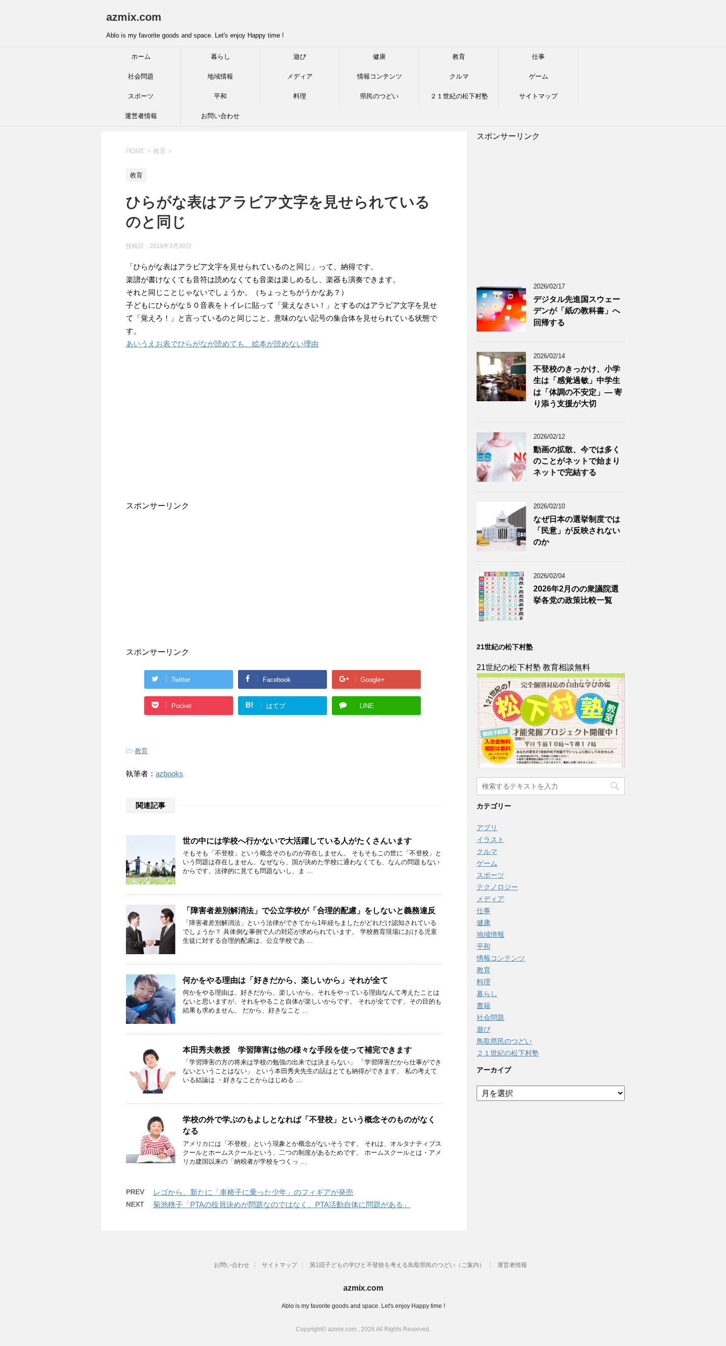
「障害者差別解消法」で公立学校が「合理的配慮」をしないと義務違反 (309, 910)
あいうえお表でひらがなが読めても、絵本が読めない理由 (222, 343)
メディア (300, 76)
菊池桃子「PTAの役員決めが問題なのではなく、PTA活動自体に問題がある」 (281, 1204)
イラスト (490, 839)
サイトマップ (538, 96)
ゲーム (538, 76)
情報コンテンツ (379, 76)
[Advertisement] (274, 439)
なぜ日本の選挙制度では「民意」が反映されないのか (576, 531)
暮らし (220, 56)
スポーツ (141, 96)
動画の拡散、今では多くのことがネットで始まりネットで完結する (576, 461)
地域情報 (220, 76)
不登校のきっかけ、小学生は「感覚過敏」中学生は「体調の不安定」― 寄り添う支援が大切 (577, 386)
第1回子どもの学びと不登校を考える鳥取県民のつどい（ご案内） (397, 1265)
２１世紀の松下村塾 (459, 96)
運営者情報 (141, 116)
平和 (220, 96)
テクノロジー (497, 887)
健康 (379, 56)
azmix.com (133, 17)
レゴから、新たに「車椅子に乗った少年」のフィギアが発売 (253, 1192)
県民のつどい (379, 96)
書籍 (483, 1006)
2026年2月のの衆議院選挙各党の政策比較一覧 (576, 594)
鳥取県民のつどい (504, 1041)
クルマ (459, 76)
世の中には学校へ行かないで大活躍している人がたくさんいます (297, 841)
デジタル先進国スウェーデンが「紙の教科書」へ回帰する (576, 311)
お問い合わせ (220, 116)
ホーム (141, 56)
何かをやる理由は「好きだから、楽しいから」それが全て (285, 980)
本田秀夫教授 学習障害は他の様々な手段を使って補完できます (297, 1050)
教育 (458, 56)
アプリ (487, 828)
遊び (299, 56)
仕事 (538, 56)
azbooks (169, 773)
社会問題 (141, 76)
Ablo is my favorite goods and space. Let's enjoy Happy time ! (363, 1306)
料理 (299, 96)
